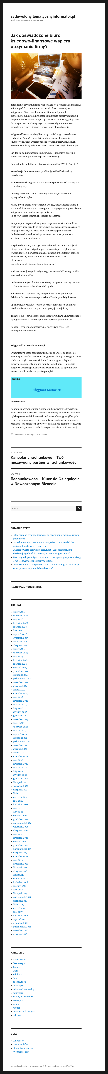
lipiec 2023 (18, 723)
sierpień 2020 (20, 830)
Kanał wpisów (20, 1044)
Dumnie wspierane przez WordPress (60, 1066)
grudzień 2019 (20, 845)
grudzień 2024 (20, 671)
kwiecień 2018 (20, 882)
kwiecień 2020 (20, 837)
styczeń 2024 (20, 712)
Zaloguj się (18, 1040)
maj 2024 (18, 697)
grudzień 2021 (20, 778)
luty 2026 (18, 630)
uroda (16, 1004)
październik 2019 (22, 849)
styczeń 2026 (20, 634)
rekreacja (18, 993)
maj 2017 (18, 912)
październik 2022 (22, 741)
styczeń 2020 (20, 841)
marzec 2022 (20, 767)
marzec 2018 (19, 886)
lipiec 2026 (19, 612)
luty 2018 (18, 889)
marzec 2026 (20, 626)
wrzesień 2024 (20, 682)
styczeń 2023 (20, 734)
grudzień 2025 (20, 638)
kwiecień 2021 (20, 804)
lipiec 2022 (19, 752)
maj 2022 (18, 760)
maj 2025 (18, 656)
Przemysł (18, 985)
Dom (15, 970)
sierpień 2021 (20, 789)
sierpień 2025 (20, 645)
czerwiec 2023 (20, 726)
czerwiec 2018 (20, 878)
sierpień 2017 (20, 900)
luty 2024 (18, 708)
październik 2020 (22, 823)
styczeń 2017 (20, 919)
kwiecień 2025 (20, 660)
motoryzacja (19, 981)
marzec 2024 (20, 704)
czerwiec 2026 (20, 615)
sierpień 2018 (20, 871)
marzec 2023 (20, 730)
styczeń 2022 (20, 775)
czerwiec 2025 (20, 652)
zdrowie (17, 1015)
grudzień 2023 (20, 715)
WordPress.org (21, 1051)
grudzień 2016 (20, 923)
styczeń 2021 (20, 815)
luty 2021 (18, 812)
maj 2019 (18, 860)
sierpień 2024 (20, 686)
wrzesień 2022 (20, 745)
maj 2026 (18, 619)
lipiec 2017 (18, 904)
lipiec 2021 (18, 793)
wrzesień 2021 (20, 786)
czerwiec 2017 (20, 908)
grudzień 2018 (20, 863)
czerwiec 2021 (20, 797)
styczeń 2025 (20, 667)
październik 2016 (22, 926)
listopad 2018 (20, 867)
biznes (45, 434)
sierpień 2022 (20, 749)
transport (18, 1000)
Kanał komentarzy (23, 1048)
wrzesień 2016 (20, 930)
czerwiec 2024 (20, 693)
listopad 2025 (20, 641)
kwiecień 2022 (20, 763)
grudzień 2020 (20, 819)
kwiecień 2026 (20, 623)
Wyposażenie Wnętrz (24, 1011)
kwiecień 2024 (20, 700)
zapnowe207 (19, 434)
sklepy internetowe (23, 996)
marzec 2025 (20, 663)
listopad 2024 (20, 675)
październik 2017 (22, 897)
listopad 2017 (20, 893)
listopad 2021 (20, 782)
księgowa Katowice (46, 390)
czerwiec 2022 (20, 756)
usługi (16, 1007)
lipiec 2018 (18, 875)
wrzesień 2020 (20, 826)
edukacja (18, 974)
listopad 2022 (20, 737)
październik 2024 (22, 678)
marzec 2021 (19, 808)
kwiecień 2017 (20, 915)
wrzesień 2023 (20, 719)
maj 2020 (18, 834)
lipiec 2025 (19, 649)
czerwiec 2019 (20, 856)
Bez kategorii (20, 963)
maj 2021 (18, 800)
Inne (15, 978)
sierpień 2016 (20, 934)
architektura (19, 959)
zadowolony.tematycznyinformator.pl (43, 16)
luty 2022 (18, 771)
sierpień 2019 (20, 852)
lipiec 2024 (19, 689)
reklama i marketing (24, 989)
